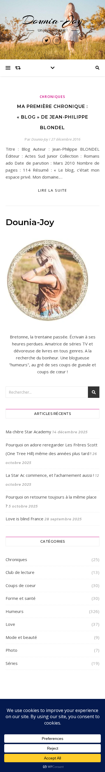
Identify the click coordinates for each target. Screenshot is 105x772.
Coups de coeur (21, 585)
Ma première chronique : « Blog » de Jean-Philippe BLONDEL (52, 117)
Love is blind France (24, 518)
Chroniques (53, 96)
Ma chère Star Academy (28, 431)
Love (10, 624)
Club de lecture (20, 572)
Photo (11, 650)
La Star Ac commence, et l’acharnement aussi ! (50, 475)
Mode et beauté (21, 637)
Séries (12, 663)
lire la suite (52, 190)
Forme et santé (21, 598)
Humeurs (15, 611)
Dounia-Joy (52, 20)
